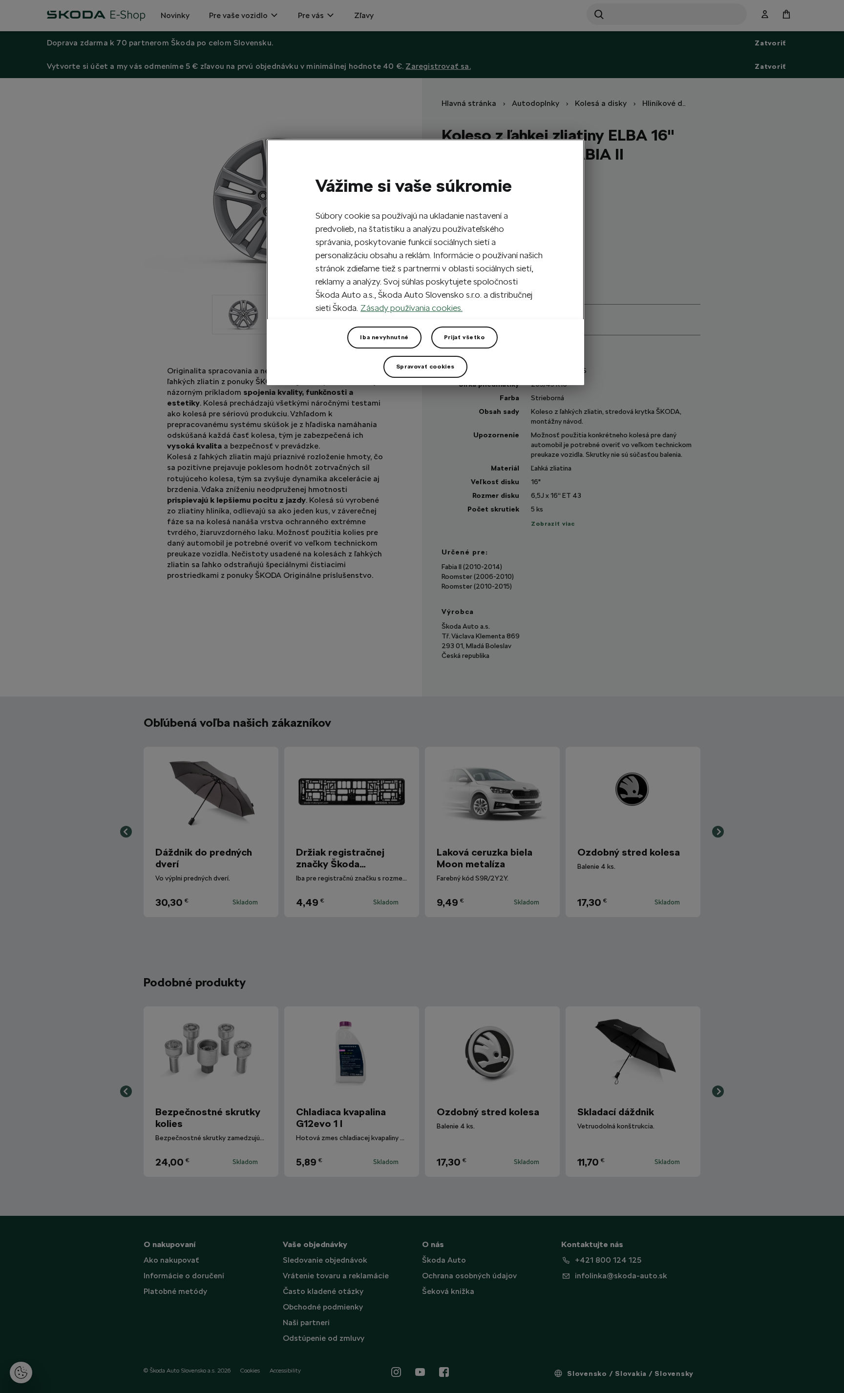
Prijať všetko (464, 337)
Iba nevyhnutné (384, 337)
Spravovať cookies (425, 366)
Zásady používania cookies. (411, 308)
